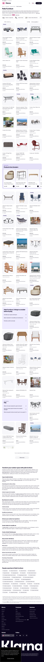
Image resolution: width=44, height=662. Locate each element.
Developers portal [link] (33, 614)
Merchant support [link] (33, 609)
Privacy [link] (3, 618)
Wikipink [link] (3, 626)
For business (9, 0)
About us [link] (3, 609)
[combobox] (35, 22)
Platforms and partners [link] (34, 618)
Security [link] (3, 616)
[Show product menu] (41, 9)
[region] (10, 654)
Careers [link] (3, 611)
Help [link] (16, 609)
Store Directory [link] (18, 614)
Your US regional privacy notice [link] (21, 619)
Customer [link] (18, 607)
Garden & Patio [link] (12, 6)
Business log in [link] (32, 611)
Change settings (10, 658)
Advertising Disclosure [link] (19, 621)
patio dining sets (5, 472)
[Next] (40, 18)
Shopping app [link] (18, 613)
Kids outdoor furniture (17, 533)
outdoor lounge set (20, 493)
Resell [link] (3, 621)
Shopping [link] (7, 6)
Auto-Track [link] (3, 623)
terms (8, 601)
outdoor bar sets (17, 520)
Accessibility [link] (4, 624)
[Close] (20, 649)
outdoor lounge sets (18, 480)
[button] (33, 3)
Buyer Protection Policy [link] (20, 616)
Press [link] (3, 614)
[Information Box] (10, 22)
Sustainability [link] (4, 619)
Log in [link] (17, 611)
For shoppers (4, 0)
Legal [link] (2, 613)
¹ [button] (7, 43)
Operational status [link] (33, 616)
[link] (17, 635)
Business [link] (32, 607)
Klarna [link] (3, 6)
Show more (38, 13)
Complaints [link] (18, 618)
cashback (4, 543)
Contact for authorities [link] (5, 629)
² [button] (8, 89)
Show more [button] (22, 457)
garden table (5, 527)
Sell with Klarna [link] (32, 613)
